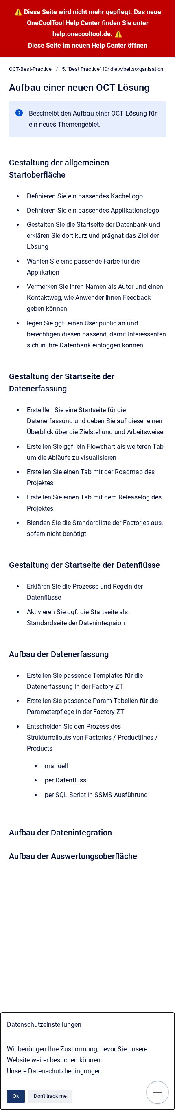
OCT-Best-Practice (30, 69)
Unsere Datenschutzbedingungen (54, 1071)
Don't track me (50, 1096)
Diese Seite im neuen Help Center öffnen (87, 45)
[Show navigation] (157, 1092)
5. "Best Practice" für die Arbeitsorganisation (112, 69)
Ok (16, 1096)
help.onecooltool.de (81, 34)
